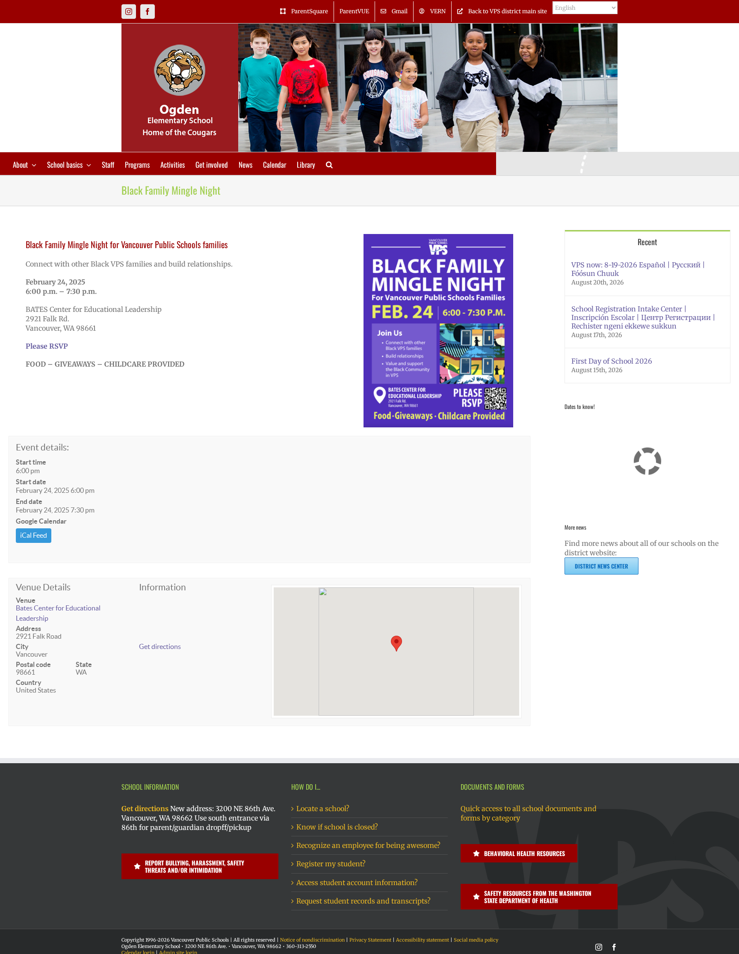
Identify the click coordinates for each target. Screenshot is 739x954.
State (84, 664)
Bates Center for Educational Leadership (58, 613)
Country (28, 682)
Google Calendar (41, 521)
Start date (31, 482)
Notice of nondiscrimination (312, 940)
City (22, 646)
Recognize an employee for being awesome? (368, 845)
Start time (31, 462)
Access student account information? (357, 882)
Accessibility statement (422, 940)
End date (29, 501)
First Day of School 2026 (611, 361)
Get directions (160, 646)
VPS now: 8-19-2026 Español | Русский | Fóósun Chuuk (638, 269)
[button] (329, 163)
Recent (647, 241)
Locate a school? (322, 808)
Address (28, 628)
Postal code (33, 664)
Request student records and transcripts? (363, 901)
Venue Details (43, 587)
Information (162, 587)
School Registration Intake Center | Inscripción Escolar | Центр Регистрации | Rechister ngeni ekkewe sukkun (643, 317)
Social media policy (476, 940)
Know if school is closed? (337, 827)
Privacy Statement (370, 940)
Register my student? (331, 863)
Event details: (42, 447)
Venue (25, 600)
